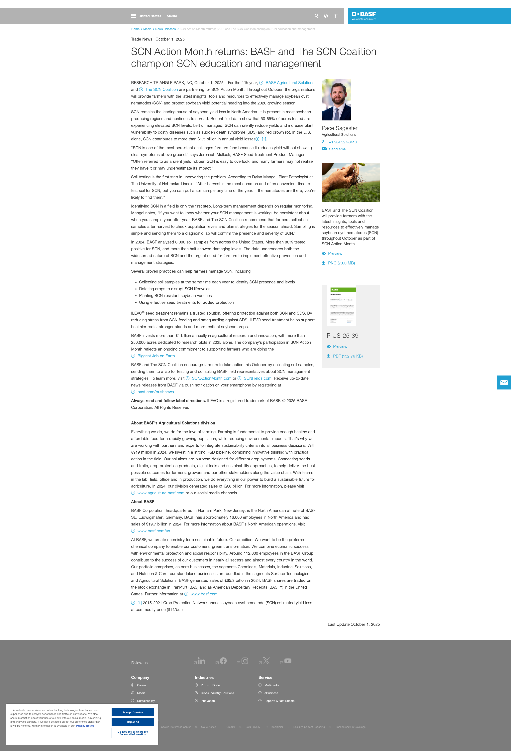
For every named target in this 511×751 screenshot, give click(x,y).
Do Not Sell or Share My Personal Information (133, 733)
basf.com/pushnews (156, 391)
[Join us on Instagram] (243, 663)
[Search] (316, 16)
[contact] (504, 382)
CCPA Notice (208, 726)
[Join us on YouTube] (286, 663)
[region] (82, 724)
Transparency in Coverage (350, 726)
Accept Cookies (133, 712)
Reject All (133, 721)
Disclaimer (277, 726)
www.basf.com (204, 594)
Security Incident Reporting (309, 726)
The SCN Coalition (162, 89)
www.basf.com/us (154, 530)
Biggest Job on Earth (156, 356)
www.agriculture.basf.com (161, 493)
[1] (264, 139)
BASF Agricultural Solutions (290, 82)
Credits (231, 726)
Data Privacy (253, 726)
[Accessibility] (335, 16)
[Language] (326, 16)
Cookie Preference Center (176, 726)
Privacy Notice (85, 725)
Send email (337, 149)
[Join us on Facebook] (221, 663)
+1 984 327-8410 (342, 142)
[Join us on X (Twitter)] (264, 663)
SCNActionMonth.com (212, 378)
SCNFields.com (257, 378)
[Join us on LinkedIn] (199, 663)
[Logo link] (364, 16)
